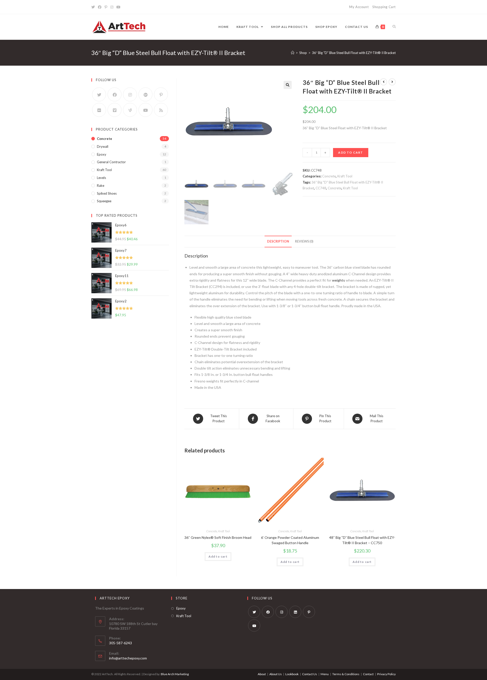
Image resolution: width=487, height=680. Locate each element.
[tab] (278, 241)
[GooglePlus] (145, 94)
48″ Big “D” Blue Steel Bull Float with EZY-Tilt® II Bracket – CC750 (362, 540)
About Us (275, 674)
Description (278, 241)
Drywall (102, 146)
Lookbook (292, 674)
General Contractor (111, 162)
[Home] (292, 53)
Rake (100, 185)
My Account (359, 7)
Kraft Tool (344, 176)
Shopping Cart (384, 7)
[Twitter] (93, 7)
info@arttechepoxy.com (128, 658)
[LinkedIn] (295, 612)
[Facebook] (99, 7)
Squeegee (104, 201)
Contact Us (309, 674)
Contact (368, 674)
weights (338, 280)
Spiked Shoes (107, 193)
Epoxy (101, 154)
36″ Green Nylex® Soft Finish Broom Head (217, 537)
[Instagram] (112, 7)
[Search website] (394, 27)
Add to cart (350, 152)
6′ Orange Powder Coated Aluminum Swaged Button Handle (290, 540)
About (262, 674)
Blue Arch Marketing (175, 674)
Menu (325, 674)
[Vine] (130, 110)
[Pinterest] (106, 7)
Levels (101, 178)
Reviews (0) (304, 241)
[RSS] (161, 110)
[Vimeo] (114, 110)
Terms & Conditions (345, 674)
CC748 (321, 188)
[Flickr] (99, 110)
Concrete (329, 176)
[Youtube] (118, 7)
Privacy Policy (386, 674)
